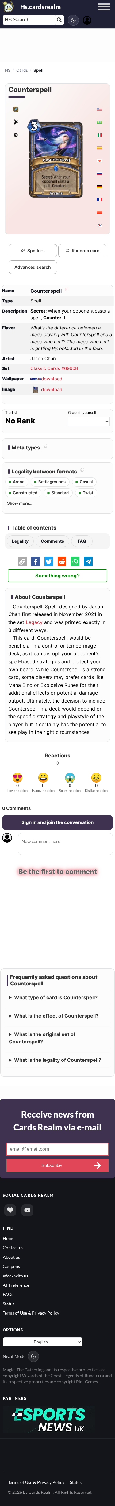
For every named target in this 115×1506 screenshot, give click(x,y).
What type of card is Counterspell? (56, 997)
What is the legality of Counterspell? (57, 1060)
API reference (16, 1285)
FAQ (82, 541)
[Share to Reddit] (62, 561)
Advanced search (32, 267)
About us (11, 1256)
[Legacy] (15, 135)
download (51, 378)
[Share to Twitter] (48, 561)
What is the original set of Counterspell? (42, 1037)
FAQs (8, 1294)
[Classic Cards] (15, 109)
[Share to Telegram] (88, 561)
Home (8, 1238)
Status (8, 1303)
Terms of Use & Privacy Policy (31, 1312)
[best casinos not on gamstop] (49, 1419)
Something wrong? (57, 575)
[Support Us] (10, 1210)
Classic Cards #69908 (54, 368)
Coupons (11, 1266)
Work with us (15, 1275)
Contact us (13, 1247)
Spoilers (36, 250)
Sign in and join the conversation (57, 822)
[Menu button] (104, 12)
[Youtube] (27, 1210)
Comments (52, 541)
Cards (22, 70)
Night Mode (14, 1356)
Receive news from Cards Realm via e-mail (57, 1120)
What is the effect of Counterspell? (56, 1015)
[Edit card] (66, 291)
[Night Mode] (73, 20)
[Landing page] (9, 6)
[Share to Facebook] (35, 561)
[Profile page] (87, 19)
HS (8, 70)
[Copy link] (22, 561)
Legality (20, 541)
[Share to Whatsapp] (75, 561)
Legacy (34, 622)
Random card (86, 250)
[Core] (15, 122)
